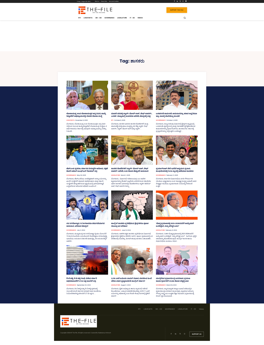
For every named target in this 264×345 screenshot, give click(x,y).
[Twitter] (180, 1)
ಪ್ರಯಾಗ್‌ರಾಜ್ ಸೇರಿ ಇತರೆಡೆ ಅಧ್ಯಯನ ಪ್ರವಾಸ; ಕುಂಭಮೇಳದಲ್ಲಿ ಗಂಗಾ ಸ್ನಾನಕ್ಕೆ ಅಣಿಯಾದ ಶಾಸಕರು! (175, 170)
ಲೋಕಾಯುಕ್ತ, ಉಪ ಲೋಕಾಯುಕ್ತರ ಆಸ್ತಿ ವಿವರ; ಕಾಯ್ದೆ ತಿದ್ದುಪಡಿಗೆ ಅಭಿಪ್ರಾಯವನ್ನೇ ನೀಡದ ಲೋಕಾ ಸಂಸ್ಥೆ (86, 115)
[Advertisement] (132, 35)
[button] (184, 17)
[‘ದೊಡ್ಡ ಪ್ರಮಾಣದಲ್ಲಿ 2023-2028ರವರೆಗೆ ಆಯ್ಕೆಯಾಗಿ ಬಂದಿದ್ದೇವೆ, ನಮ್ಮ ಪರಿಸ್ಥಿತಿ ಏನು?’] (177, 205)
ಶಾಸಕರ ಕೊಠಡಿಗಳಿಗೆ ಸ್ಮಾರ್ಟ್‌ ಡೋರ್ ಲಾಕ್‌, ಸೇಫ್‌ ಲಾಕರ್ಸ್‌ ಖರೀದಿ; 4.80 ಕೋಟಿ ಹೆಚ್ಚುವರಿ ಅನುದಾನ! (130, 170)
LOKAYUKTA (70, 120)
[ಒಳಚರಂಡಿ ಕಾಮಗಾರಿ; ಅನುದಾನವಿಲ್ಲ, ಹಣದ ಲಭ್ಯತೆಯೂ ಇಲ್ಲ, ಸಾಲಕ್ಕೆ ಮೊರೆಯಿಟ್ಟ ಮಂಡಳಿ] (177, 95)
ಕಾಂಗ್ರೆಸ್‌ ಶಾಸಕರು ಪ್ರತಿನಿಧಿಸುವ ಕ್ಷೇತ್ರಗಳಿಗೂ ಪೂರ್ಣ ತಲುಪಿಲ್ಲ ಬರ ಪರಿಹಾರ (130, 225)
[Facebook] (174, 1)
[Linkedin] (177, 1)
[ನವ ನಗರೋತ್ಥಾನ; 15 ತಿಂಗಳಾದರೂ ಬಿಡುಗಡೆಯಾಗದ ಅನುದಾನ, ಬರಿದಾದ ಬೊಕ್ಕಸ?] (87, 205)
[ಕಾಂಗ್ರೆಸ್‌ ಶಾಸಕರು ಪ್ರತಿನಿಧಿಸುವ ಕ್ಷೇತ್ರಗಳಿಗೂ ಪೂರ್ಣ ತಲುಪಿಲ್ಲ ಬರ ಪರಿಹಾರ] (132, 205)
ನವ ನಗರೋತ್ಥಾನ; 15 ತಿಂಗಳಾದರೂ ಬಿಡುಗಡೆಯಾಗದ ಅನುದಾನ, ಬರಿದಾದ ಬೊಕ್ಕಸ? (85, 225)
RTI (112, 120)
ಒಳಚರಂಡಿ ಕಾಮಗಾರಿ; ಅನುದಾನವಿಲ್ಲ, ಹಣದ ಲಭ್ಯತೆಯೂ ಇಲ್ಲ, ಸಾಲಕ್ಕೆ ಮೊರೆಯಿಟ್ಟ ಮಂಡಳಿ (176, 115)
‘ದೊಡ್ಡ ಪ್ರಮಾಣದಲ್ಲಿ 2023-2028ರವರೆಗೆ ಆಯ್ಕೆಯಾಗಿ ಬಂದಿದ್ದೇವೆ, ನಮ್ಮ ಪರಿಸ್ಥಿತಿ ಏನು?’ (175, 225)
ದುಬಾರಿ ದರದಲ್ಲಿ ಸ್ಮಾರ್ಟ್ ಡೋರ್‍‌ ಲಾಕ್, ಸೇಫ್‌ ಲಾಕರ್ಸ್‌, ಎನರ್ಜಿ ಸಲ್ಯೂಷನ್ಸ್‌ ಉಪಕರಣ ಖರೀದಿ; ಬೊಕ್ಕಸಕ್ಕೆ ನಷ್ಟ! (131, 115)
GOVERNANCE (161, 120)
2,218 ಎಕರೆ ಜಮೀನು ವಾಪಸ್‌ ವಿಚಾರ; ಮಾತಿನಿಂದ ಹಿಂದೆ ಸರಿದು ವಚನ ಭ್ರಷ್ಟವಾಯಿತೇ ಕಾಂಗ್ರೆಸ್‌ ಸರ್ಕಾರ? (131, 280)
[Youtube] (186, 1)
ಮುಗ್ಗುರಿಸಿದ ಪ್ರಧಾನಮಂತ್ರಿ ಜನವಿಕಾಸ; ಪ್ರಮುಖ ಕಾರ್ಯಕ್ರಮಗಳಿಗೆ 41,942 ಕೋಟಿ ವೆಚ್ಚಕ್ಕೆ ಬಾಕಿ (173, 280)
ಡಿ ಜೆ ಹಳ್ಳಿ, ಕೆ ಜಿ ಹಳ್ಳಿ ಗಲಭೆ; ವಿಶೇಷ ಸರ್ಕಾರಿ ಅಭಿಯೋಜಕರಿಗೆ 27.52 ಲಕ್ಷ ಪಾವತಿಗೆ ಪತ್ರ (81, 280)
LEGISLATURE (115, 175)
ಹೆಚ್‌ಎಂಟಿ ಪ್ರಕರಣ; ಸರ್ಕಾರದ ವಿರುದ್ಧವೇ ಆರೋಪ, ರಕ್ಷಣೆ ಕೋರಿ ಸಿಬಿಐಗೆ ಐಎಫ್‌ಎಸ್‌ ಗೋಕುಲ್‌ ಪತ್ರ (87, 170)
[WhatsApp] (183, 1)
